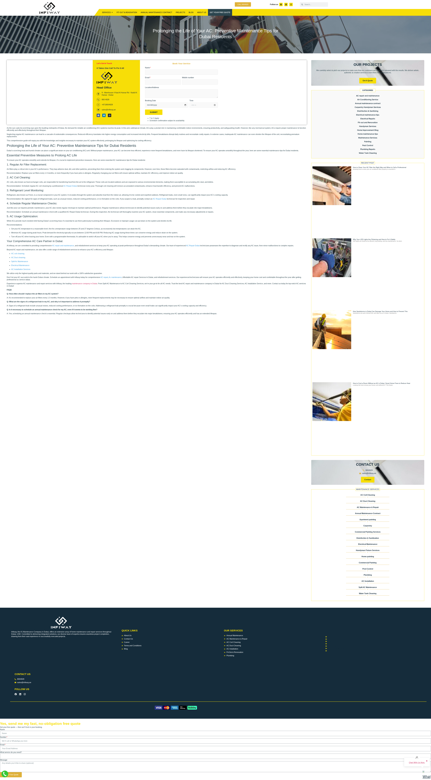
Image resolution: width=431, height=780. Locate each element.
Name (147, 68)
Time (191, 101)
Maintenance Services (367, 138)
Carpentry (367, 526)
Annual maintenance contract (367, 103)
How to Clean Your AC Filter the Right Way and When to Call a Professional (379, 167)
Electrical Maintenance (367, 544)
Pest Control (367, 145)
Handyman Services (367, 126)
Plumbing (368, 575)
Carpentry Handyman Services (368, 107)
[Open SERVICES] (112, 12)
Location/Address (152, 87)
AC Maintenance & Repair (368, 507)
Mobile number (188, 78)
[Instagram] (291, 4)
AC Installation (368, 581)
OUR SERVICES (233, 630)
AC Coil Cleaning (367, 495)
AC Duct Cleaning (367, 501)
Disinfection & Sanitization (367, 538)
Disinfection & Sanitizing (367, 111)
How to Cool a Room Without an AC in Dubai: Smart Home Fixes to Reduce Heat (381, 383)
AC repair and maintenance (367, 96)
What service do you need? (11, 752)
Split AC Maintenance (368, 587)
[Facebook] (281, 4)
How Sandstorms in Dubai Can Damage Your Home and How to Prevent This (380, 311)
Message (3, 760)
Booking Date (150, 101)
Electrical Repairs (367, 118)
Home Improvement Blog (367, 130)
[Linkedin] (286, 4)
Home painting (368, 556)
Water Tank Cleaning (368, 153)
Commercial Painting (368, 563)
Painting (367, 141)
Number (3, 737)
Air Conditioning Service (367, 99)
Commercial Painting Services (367, 532)
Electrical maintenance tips (367, 115)
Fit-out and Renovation (368, 122)
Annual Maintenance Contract (367, 513)
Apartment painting (368, 520)
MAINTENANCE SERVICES (367, 489)
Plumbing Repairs (367, 149)
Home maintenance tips (368, 134)
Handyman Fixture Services (367, 550)
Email (147, 78)
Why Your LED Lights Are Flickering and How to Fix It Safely (374, 239)
